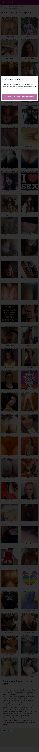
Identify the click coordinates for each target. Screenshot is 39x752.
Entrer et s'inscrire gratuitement (19, 97)
